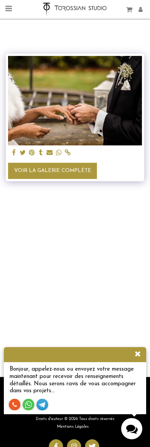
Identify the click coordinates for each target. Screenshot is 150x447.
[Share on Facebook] (14, 153)
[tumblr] (40, 153)
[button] (8, 9)
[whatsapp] (58, 153)
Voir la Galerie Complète (52, 170)
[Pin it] (31, 153)
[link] (67, 153)
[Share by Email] (50, 153)
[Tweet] (23, 153)
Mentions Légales (73, 427)
